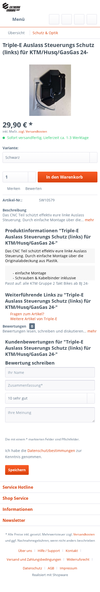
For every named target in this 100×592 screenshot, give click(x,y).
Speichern (17, 469)
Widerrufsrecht (78, 559)
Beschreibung (14, 210)
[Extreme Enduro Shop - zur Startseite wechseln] (12, 7)
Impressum (68, 568)
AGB (51, 568)
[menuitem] (13, 19)
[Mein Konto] (79, 19)
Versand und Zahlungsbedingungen (34, 559)
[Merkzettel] (67, 19)
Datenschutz (32, 568)
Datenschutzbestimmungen (51, 450)
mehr (89, 219)
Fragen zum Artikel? (26, 313)
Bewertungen (14, 326)
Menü (18, 19)
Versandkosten (84, 534)
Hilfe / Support (49, 550)
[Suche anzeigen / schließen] (54, 19)
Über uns (25, 550)
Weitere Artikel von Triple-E (33, 318)
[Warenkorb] (92, 19)
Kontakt (72, 550)
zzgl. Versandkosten (32, 131)
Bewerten (33, 188)
